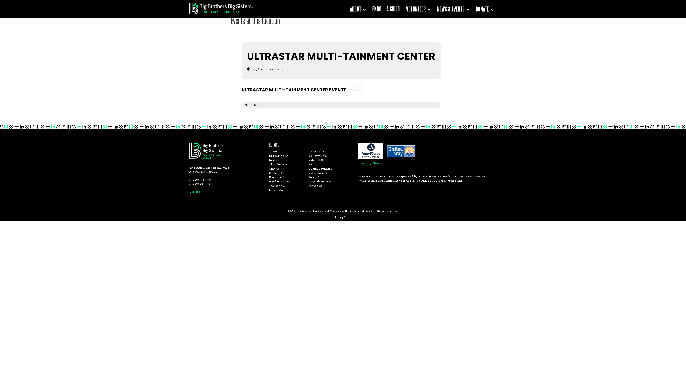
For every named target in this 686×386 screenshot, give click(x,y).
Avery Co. (275, 151)
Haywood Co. (278, 177)
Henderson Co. (279, 181)
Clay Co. (274, 168)
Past (370, 88)
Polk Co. (314, 164)
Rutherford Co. (318, 173)
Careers (194, 191)
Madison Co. (316, 151)
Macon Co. (276, 190)
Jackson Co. (277, 185)
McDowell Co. (318, 155)
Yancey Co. (315, 185)
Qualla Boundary (320, 168)
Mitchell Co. (316, 160)
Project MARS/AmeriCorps (376, 176)
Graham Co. (277, 173)
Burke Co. (276, 160)
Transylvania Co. (320, 181)
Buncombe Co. (279, 155)
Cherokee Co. (278, 164)
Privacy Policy (343, 217)
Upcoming (355, 88)
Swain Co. (315, 177)
